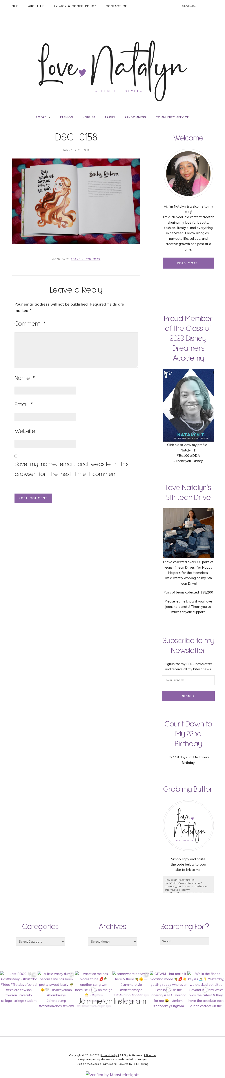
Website (25, 431)
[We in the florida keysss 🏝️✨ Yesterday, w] (206, 990)
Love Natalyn (109, 1055)
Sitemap (150, 1055)
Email (24, 405)
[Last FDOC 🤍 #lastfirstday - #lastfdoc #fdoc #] (19, 990)
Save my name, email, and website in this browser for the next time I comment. (72, 469)
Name (25, 378)
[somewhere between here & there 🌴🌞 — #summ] (131, 990)
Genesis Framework (103, 1063)
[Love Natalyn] (112, 71)
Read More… (188, 263)
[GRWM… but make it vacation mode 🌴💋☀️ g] (168, 990)
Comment (30, 324)
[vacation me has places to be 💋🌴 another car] (93, 990)
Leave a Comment (85, 259)
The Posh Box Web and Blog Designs (124, 1059)
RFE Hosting (141, 1063)
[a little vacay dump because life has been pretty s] (56, 990)
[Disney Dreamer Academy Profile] (188, 439)
